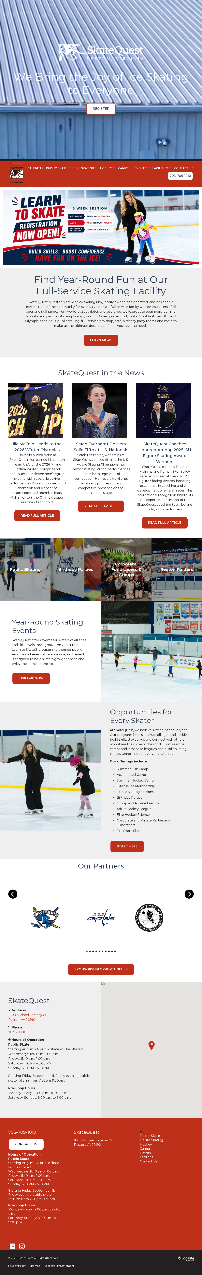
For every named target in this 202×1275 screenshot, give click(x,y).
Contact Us (183, 168)
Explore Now (31, 678)
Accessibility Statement (59, 1265)
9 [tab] (112, 951)
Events (145, 1153)
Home (145, 1132)
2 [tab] (90, 951)
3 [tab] (93, 951)
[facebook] (12, 1246)
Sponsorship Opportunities (101, 969)
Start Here (127, 846)
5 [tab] (99, 951)
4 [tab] (96, 951)
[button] (151, 1045)
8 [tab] (109, 951)
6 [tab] (102, 951)
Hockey (146, 1144)
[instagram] (22, 1246)
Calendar (35, 168)
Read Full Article (37, 515)
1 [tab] (87, 951)
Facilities (146, 1157)
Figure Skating (151, 1140)
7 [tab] (106, 951)
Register (101, 109)
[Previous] (12, 894)
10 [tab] (115, 951)
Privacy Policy (17, 1265)
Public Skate (56, 168)
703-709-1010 (180, 176)
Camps (123, 168)
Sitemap (34, 1265)
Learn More (101, 340)
